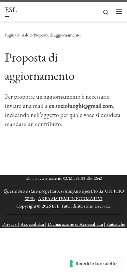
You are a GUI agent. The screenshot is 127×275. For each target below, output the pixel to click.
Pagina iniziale (17, 35)
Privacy (10, 224)
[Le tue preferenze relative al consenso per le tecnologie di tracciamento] (93, 263)
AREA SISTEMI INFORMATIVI (70, 198)
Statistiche (115, 224)
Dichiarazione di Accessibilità (75, 224)
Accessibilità (33, 224)
